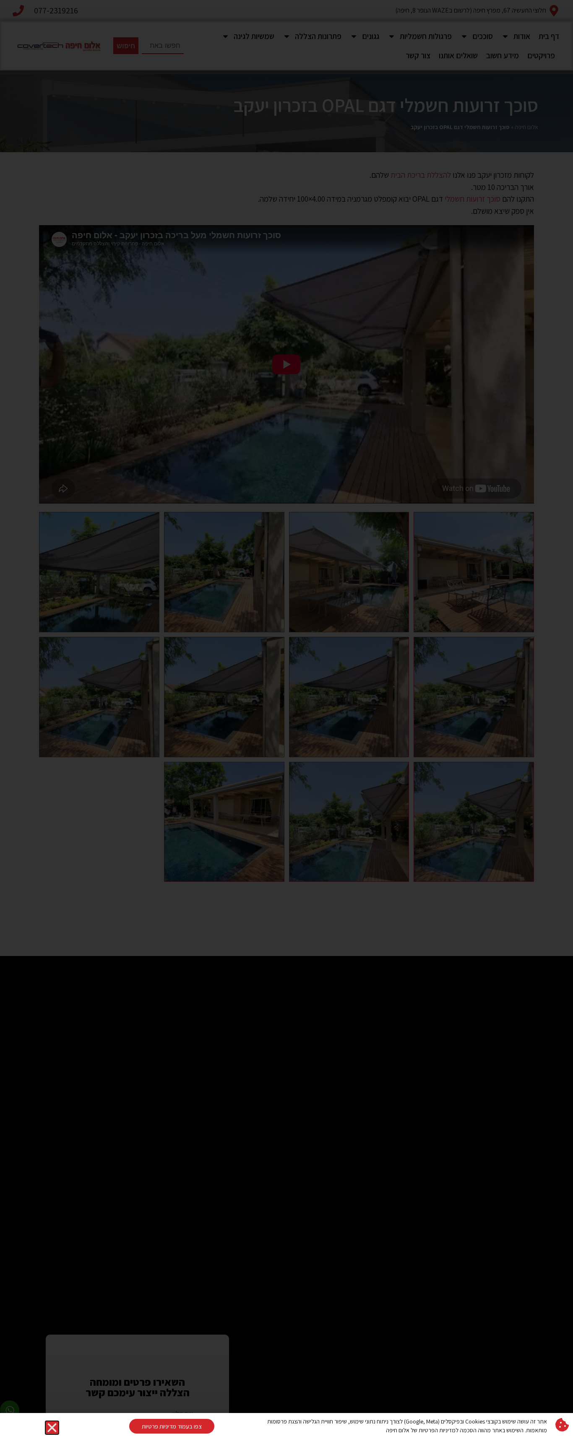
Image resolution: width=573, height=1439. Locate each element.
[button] (52, 1427)
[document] (286, 719)
